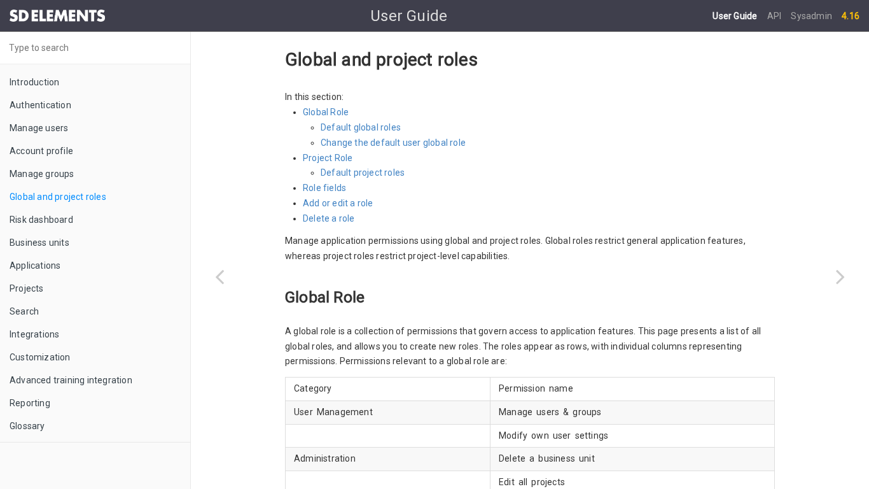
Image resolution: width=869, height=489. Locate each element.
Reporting (30, 403)
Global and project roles (58, 197)
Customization (40, 357)
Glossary (27, 426)
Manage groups (42, 174)
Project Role (327, 158)
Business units (39, 242)
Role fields (324, 188)
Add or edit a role (338, 203)
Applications (35, 265)
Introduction (34, 82)
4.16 (850, 16)
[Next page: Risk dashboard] (840, 276)
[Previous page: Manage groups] (219, 276)
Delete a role (329, 218)
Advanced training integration (71, 380)
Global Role (326, 112)
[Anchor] (372, 296)
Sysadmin (811, 16)
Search (24, 311)
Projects (27, 288)
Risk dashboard (41, 220)
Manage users (39, 128)
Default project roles (363, 172)
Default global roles (361, 127)
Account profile (41, 151)
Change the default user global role (393, 143)
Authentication (40, 105)
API (775, 16)
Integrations (34, 334)
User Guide (736, 16)
